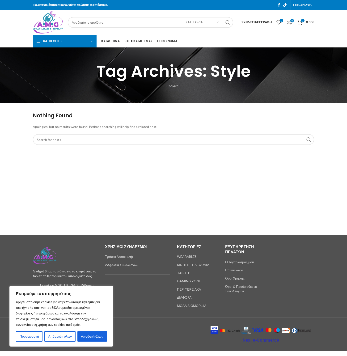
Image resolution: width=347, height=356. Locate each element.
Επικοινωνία (234, 270)
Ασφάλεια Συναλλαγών (121, 265)
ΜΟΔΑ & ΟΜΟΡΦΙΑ (191, 306)
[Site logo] (48, 22)
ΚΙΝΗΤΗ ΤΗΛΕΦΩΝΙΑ (193, 265)
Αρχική (173, 86)
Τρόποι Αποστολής (119, 256)
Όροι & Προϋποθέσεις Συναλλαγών (241, 288)
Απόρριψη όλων (60, 336)
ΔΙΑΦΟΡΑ (184, 297)
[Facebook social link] (279, 4)
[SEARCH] (227, 22)
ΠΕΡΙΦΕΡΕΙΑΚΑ (189, 289)
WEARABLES (187, 256)
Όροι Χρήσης (235, 278)
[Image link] (44, 255)
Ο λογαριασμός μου (239, 262)
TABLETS (184, 273)
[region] (61, 316)
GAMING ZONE (189, 281)
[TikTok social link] (285, 4)
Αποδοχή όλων (92, 336)
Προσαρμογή (29, 336)
